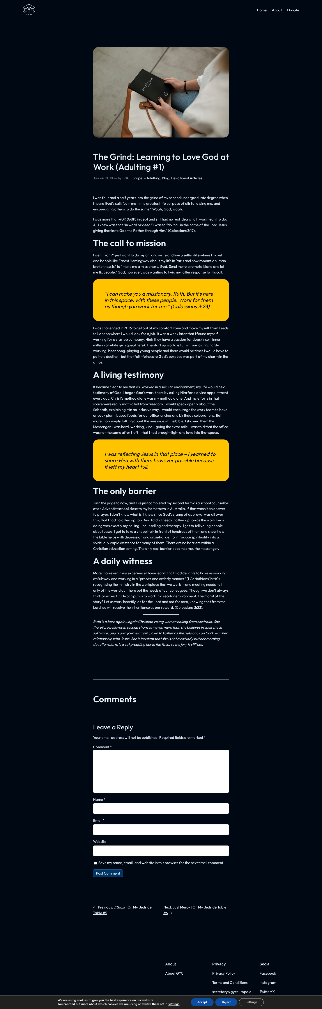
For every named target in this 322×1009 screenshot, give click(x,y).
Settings (251, 1002)
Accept (202, 1002)
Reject (226, 1002)
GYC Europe (132, 178)
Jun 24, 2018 (103, 178)
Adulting (153, 178)
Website (99, 841)
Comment (102, 746)
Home (262, 10)
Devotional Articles (186, 178)
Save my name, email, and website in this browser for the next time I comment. (161, 862)
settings (173, 1004)
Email (99, 820)
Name (99, 799)
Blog (165, 178)
